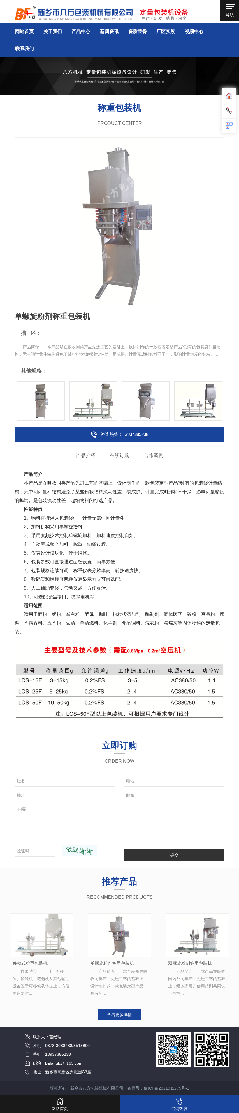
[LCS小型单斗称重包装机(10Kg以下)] (41, 401)
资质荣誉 (137, 31)
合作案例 (154, 455)
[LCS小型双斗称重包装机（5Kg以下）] (146, 401)
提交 (174, 855)
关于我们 (52, 31)
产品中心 (81, 31)
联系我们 (24, 48)
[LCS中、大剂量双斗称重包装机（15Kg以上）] (198, 401)
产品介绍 (86, 455)
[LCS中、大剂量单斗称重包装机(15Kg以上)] (93, 401)
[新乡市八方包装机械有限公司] (101, 11)
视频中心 (194, 31)
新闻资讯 (109, 31)
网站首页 (24, 31)
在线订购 (119, 455)
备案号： (158, 1088)
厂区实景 (166, 31)
